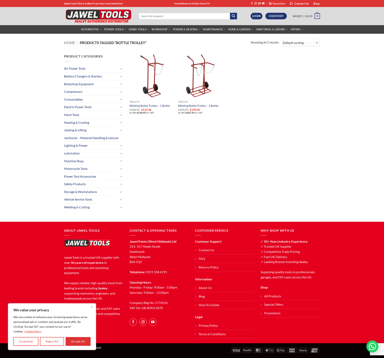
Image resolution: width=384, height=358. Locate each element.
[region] (52, 326)
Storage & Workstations (80, 192)
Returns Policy (209, 267)
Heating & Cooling (76, 122)
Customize (26, 341)
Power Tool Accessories (80, 176)
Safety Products (75, 184)
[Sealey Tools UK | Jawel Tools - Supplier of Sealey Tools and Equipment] (98, 16)
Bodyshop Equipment (79, 84)
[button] (277, 3)
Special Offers (273, 304)
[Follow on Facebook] (252, 3)
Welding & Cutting (77, 207)
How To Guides (209, 305)
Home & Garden (239, 29)
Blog (202, 296)
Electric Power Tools (78, 107)
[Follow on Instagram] (255, 3)
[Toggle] (121, 68)
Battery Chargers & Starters (83, 76)
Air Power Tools (75, 68)
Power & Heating (185, 29)
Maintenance (213, 29)
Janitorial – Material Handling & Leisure (91, 138)
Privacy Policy (208, 325)
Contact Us (206, 250)
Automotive (90, 29)
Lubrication (72, 153)
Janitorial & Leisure (270, 29)
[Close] (91, 306)
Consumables (73, 99)
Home (69, 43)
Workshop (159, 29)
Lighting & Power (76, 145)
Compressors (73, 91)
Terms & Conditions (212, 334)
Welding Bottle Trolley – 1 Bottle (149, 105)
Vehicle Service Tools (78, 199)
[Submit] (233, 16)
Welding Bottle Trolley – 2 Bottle (198, 105)
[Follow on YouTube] (263, 3)
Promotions (272, 313)
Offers (295, 29)
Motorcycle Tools (76, 168)
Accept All (78, 341)
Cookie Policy (32, 331)
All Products (272, 296)
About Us (205, 288)
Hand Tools (137, 29)
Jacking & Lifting (75, 130)
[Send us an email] (259, 3)
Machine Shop (74, 161)
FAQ (202, 258)
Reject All (52, 341)
